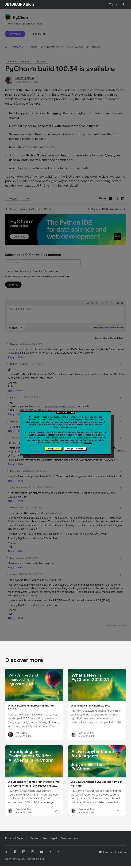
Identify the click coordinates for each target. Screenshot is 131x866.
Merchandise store (113, 853)
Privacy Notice (58, 437)
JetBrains (33, 858)
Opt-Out (88, 442)
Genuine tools (69, 838)
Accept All (53, 448)
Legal (53, 838)
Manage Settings (75, 448)
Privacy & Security (16, 838)
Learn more (71, 427)
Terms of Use (83, 437)
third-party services (42, 440)
